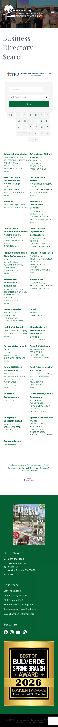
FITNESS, (8, 352)
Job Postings (32, 468)
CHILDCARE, (9, 358)
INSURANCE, (35, 262)
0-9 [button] (11, 115)
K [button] (41, 121)
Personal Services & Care (15, 347)
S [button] (18, 133)
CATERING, (35, 411)
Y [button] (30, 139)
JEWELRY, (8, 430)
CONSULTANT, (36, 214)
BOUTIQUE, (15, 424)
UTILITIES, (8, 374)
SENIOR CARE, (36, 288)
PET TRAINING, (37, 355)
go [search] (30, 104)
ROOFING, (34, 241)
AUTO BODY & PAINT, (39, 192)
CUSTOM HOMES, (38, 244)
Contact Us (45, 468)
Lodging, (23, 330)
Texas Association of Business (20, 609)
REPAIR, (33, 187)
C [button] (30, 115)
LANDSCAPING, (11, 318)
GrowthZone (37, 723)
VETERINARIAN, (37, 349)
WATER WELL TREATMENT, (10, 383)
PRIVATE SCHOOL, (12, 294)
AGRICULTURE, (36, 161)
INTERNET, (9, 246)
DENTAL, (49, 285)
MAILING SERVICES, (13, 168)
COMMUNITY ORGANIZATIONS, (12, 268)
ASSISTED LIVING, (12, 355)
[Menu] (52, 11)
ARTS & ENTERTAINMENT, (12, 188)
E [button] (41, 115)
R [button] (47, 127)
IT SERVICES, (10, 238)
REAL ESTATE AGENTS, (41, 374)
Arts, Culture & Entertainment (12, 179)
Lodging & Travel (13, 327)
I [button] (30, 121)
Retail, (6, 424)
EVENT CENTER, (37, 403)
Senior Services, (11, 262)
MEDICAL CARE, (37, 283)
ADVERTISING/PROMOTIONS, (17, 160)
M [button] (19, 127)
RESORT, (23, 333)
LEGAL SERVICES (38, 315)
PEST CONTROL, (11, 312)
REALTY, (33, 379)
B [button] (24, 115)
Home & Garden (13, 309)
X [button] (47, 133)
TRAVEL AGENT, (11, 330)
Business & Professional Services (37, 204)
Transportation (12, 441)
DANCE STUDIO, (37, 432)
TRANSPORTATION (12, 444)
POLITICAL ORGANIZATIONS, (12, 298)
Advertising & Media (15, 154)
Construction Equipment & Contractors (37, 231)
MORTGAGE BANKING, (40, 270)
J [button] (35, 121)
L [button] (47, 121)
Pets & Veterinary (40, 346)
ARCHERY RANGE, (38, 435)
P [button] (36, 127)
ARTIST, (7, 192)
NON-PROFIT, (10, 259)
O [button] (30, 127)
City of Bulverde (12, 590)
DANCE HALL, (18, 192)
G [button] (19, 121)
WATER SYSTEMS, (12, 379)
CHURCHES (9, 400)
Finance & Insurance (41, 252)
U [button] (30, 133)
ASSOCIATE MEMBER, (14, 289)
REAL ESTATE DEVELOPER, (36, 383)
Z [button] (35, 139)
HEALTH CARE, (37, 285)
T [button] (24, 133)
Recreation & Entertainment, (37, 427)
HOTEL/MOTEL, (11, 333)
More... (7, 171)
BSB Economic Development (19, 604)
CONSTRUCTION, (37, 238)
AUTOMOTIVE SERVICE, (41, 184)
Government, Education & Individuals (11, 282)
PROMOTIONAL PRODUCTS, (11, 164)
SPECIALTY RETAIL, (13, 427)
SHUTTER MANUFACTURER (37, 338)
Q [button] (42, 127)
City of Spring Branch (15, 595)
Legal (33, 309)
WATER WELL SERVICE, (15, 376)
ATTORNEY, (35, 312)
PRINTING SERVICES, (13, 157)
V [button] (35, 133)
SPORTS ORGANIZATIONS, (38, 422)
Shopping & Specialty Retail (13, 419)
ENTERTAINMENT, (12, 184)
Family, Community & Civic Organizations (15, 254)
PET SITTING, (36, 352)
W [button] (42, 133)
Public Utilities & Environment (13, 369)
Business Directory (17, 465)
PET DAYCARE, (36, 357)
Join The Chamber (29, 470)
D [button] (36, 115)
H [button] (25, 121)
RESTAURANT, (36, 400)
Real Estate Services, (39, 376)
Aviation (8, 201)
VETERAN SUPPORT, (13, 265)
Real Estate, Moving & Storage (41, 369)
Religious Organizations (11, 395)
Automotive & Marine (37, 179)
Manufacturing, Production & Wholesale (38, 330)
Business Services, (38, 211)
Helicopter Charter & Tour (16, 207)
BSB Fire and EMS (13, 600)
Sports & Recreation (41, 417)
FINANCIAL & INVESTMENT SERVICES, (41, 257)
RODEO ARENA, (37, 166)
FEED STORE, (36, 163)
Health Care (37, 279)
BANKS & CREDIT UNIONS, (38, 265)
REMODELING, (10, 315)
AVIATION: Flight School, (15, 204)
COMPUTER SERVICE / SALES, (14, 241)
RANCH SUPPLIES (38, 169)
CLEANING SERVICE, (39, 216)
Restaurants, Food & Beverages (41, 395)
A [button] (19, 115)
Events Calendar (35, 465)
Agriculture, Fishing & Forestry (41, 156)
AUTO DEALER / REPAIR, (41, 189)
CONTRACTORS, (37, 246)
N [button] (24, 127)
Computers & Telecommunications (16, 230)
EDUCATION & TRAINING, (15, 292)
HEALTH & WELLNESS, (40, 219)
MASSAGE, (21, 358)
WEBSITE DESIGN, (12, 235)
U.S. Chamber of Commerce (19, 614)
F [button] (47, 115)
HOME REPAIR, (10, 321)
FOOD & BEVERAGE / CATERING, (40, 407)
